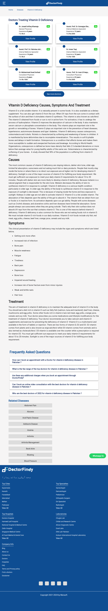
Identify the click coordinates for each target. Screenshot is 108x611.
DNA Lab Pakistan (62, 532)
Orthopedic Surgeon (63, 498)
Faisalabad (6, 495)
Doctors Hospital (8, 518)
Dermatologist (61, 491)
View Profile (30, 38)
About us (5, 552)
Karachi (5, 491)
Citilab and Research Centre (66, 521)
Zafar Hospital (7, 528)
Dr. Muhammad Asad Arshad (29, 72)
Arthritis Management (30, 442)
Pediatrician (60, 495)
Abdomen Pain (30, 405)
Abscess (30, 411)
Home (11, 10)
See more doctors (54, 94)
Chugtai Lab (60, 518)
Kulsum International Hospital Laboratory (71, 535)
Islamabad (6, 498)
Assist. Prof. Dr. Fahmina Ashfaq (30, 49)
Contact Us (6, 555)
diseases (20, 10)
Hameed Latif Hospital (10, 521)
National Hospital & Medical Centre (14, 525)
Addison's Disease (30, 424)
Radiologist (60, 505)
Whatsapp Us (98, 456)
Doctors (5, 558)
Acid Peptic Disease (30, 417)
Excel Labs (59, 528)
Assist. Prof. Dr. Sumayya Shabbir (78, 26)
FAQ (3, 565)
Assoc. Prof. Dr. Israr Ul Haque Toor (78, 72)
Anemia (30, 430)
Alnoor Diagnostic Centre (65, 525)
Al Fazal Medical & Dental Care (13, 535)
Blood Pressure (30, 461)
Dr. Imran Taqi (71, 49)
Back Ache (30, 448)
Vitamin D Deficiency (34, 10)
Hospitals (5, 562)
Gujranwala (6, 488)
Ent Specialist (61, 501)
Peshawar (5, 505)
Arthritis (30, 436)
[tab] (54, 351)
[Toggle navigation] (4, 3)
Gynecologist (60, 488)
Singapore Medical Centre (11, 532)
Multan (4, 501)
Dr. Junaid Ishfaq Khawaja (28, 26)
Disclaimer (5, 575)
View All (5, 508)
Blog (3, 548)
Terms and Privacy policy (11, 569)
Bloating (30, 455)
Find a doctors (7, 572)
